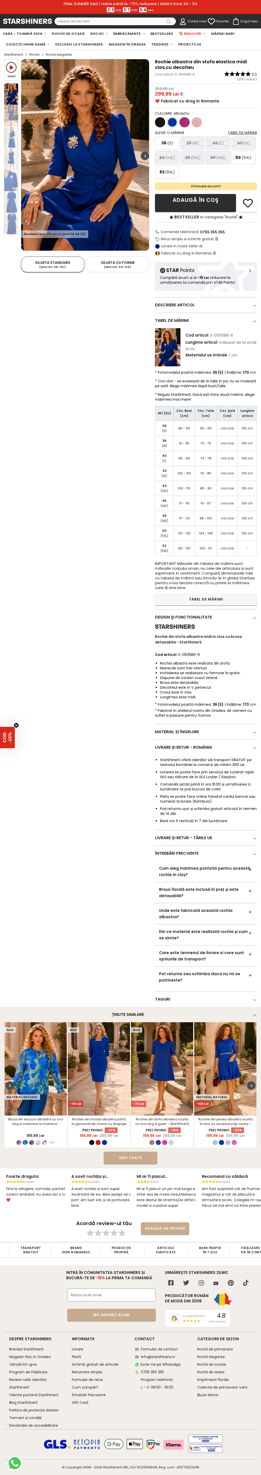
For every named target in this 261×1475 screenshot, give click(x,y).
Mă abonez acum (111, 1315)
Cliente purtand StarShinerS (33, 1394)
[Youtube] (216, 1283)
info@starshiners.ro (158, 1356)
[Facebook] (171, 1283)
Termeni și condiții (25, 1417)
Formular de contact (159, 1349)
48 (218, 157)
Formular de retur (87, 1379)
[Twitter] (186, 1283)
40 (218, 143)
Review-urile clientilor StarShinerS (28, 1383)
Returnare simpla (87, 1372)
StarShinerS (13, 54)
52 (167, 172)
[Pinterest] (231, 1283)
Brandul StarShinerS (26, 1349)
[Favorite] (211, 21)
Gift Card (80, 1402)
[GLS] (57, 1448)
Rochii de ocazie (211, 1364)
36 (167, 143)
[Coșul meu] (235, 21)
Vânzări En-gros (23, 1364)
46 (193, 157)
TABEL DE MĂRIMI (206, 599)
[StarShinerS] (175, 631)
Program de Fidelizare (28, 1372)
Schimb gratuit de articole (95, 1364)
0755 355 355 (212, 232)
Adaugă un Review (165, 1228)
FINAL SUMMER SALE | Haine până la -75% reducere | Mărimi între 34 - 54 (130, 3)
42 (243, 143)
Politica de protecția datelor (34, 1410)
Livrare (77, 1349)
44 (167, 157)
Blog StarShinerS (23, 1402)
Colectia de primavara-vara (222, 1387)
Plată (76, 1356)
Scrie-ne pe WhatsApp (160, 1364)
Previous (10, 1085)
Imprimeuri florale (213, 1379)
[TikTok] (246, 1283)
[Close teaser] (16, 725)
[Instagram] (201, 1283)
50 (244, 157)
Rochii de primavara (215, 1349)
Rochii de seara (210, 1372)
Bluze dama (207, 1394)
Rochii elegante (211, 1356)
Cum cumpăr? (85, 1387)
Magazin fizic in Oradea (30, 1356)
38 (192, 143)
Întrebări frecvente (89, 1394)
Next (145, 156)
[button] (7, 737)
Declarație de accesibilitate (33, 1425)
